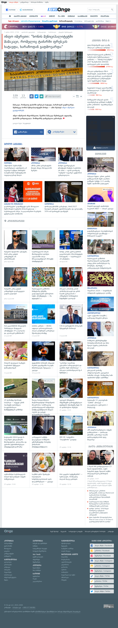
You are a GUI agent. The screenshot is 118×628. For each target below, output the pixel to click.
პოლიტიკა (78, 21)
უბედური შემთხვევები (65, 32)
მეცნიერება (36, 562)
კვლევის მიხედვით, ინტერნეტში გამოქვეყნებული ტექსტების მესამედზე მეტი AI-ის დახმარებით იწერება (71, 394)
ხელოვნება (36, 568)
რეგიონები (7, 572)
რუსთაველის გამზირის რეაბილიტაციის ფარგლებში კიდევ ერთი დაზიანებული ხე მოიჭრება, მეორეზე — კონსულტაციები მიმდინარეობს (100, 254)
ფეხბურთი (36, 576)
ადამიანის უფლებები (28, 32)
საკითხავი (82, 16)
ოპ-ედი (61, 16)
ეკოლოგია (8, 562)
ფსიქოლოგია (66, 543)
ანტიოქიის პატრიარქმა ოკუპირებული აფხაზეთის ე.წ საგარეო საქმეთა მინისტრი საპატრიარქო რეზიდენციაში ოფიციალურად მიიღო (17, 162)
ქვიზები (71, 16)
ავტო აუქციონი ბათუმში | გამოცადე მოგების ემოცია (100, 308)
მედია (6, 580)
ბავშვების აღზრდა (67, 548)
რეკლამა (105, 16)
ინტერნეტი (36, 559)
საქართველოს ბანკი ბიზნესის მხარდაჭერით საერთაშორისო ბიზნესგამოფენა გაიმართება (99, 504)
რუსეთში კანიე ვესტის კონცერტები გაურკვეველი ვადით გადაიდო (16, 283)
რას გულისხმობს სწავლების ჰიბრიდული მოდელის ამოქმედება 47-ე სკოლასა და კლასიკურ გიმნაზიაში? (16, 320)
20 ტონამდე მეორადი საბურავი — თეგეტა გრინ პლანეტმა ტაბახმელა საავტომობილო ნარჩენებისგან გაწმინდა (16, 394)
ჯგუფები (12, 10)
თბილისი (7, 570)
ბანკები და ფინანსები (40, 543)
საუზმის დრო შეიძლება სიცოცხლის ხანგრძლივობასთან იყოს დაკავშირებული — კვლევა (43, 469)
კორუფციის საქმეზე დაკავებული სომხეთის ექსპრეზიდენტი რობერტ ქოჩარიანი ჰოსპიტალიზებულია (43, 431)
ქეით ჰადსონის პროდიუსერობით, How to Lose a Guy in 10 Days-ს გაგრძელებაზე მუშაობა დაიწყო (101, 519)
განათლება (8, 564)
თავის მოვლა (65, 551)
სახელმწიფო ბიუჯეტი (40, 548)
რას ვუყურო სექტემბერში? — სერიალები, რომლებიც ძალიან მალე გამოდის (71, 469)
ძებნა (47, 2)
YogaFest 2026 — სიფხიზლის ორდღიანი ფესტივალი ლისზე (100, 283)
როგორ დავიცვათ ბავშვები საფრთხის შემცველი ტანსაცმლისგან (16, 357)
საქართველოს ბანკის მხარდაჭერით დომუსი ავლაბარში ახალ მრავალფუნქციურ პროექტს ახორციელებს (43, 246)
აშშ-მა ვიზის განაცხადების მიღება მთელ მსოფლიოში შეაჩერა (44, 160)
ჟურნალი (33, 16)
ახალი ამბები (13, 2)
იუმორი (63, 570)
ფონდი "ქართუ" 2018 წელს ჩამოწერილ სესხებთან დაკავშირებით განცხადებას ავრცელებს (99, 512)
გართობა (64, 567)
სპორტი (36, 574)
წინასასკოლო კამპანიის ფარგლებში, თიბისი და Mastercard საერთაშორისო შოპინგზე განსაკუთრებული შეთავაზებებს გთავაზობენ (101, 495)
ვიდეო (52, 16)
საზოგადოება (89, 21)
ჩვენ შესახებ (54, 531)
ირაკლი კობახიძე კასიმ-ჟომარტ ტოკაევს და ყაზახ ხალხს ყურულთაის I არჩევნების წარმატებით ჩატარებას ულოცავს (71, 283)
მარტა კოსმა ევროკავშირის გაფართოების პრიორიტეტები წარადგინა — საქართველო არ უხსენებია (71, 246)
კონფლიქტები (9, 553)
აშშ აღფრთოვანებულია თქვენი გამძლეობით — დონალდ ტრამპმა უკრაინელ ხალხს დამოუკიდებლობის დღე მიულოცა (100, 426)
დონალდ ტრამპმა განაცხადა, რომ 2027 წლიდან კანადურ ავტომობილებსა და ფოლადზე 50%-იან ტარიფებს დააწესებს (65, 197)
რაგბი (35, 579)
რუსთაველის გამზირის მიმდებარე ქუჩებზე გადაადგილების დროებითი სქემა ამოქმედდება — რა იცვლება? (43, 283)
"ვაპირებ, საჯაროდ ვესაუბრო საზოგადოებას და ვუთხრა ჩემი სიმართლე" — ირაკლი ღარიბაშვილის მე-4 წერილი (71, 357)
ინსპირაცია (65, 577)
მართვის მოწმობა (37, 2)
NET (43, 16)
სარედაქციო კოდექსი (76, 531)
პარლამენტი (8, 543)
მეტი (107, 21)
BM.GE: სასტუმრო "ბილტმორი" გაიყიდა (71, 431)
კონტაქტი (111, 531)
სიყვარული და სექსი (68, 575)
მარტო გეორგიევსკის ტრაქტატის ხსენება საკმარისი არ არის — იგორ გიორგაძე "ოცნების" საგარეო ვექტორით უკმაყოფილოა (71, 162)
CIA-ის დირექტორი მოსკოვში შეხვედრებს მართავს (71, 320)
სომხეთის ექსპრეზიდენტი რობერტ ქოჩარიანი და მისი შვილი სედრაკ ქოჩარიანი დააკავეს (100, 335)
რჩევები (64, 580)
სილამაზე (64, 557)
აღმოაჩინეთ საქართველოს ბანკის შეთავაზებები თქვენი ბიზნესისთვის (16, 469)
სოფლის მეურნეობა (39, 551)
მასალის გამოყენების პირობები (95, 531)
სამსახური (64, 572)
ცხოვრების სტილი (69, 554)
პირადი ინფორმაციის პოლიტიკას (69, 611)
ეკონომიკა (100, 21)
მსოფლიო (7, 548)
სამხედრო (7, 556)
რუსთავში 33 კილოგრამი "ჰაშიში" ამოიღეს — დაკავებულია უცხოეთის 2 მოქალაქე (100, 395)
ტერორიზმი (8, 546)
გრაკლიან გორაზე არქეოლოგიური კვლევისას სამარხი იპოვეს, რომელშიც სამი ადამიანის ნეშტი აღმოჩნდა (100, 365)
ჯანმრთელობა (68, 541)
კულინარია (65, 564)
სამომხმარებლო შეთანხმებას (45, 611)
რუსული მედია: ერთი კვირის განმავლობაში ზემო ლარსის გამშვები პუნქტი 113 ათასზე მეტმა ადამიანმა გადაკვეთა (100, 171)
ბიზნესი (35, 546)
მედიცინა (64, 546)
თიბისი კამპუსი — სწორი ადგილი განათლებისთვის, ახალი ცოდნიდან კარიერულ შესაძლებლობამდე (43, 320)
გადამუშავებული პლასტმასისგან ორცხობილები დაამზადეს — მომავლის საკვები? (100, 224)
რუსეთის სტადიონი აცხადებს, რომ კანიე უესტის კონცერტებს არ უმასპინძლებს (16, 246)
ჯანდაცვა (7, 567)
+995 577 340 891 (28, 607)
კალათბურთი (37, 581)
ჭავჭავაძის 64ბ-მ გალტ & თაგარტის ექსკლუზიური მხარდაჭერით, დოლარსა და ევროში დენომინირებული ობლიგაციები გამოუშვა (16, 431)
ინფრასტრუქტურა (10, 577)
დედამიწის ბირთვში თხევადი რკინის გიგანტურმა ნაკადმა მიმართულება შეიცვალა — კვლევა (43, 357)
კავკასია (7, 551)
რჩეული (94, 16)
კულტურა (37, 565)
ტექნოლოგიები (38, 557)
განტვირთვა (24, 2)
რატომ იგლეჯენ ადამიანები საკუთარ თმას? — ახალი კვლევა (100, 198)
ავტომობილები (66, 562)
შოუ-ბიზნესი (37, 570)
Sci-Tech (36, 554)
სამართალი (52, 32)
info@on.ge (16, 607)
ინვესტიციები (27, 10)
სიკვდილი (27, 123)
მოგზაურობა (65, 559)
